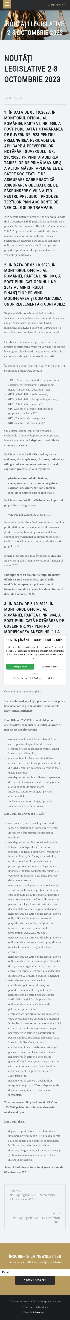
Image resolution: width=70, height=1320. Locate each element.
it (64, 5)
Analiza (37, 678)
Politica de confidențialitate (35, 1307)
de (53, 5)
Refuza (35, 673)
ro (47, 5)
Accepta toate (20, 666)
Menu (7, 4)
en (59, 5)
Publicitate (52, 678)
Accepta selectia (50, 666)
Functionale (21, 678)
